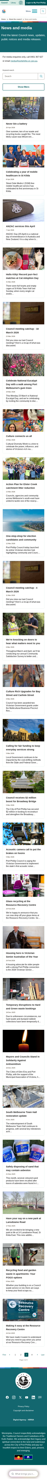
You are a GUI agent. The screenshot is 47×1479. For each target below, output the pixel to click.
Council (4, 3)
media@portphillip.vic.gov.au (24, 61)
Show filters (23, 87)
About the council (15, 19)
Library (13, 3)
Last (42, 1355)
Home (3, 19)
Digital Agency (19, 1420)
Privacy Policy (23, 1406)
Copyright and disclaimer (23, 1410)
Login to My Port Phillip (36, 3)
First (4, 1355)
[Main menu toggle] (31, 11)
